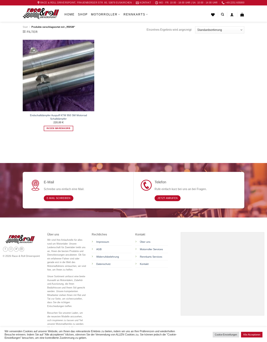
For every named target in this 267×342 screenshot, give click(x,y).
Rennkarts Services (151, 256)
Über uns (145, 241)
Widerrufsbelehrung (107, 256)
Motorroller (104, 14)
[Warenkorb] (242, 15)
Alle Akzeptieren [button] (251, 334)
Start (25, 27)
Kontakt (144, 263)
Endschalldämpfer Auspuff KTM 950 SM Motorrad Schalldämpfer (58, 117)
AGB (99, 249)
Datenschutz (103, 263)
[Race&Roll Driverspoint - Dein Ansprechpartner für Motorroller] (41, 13)
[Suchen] (222, 14)
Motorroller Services (151, 249)
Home (69, 14)
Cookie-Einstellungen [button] (226, 334)
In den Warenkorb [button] (58, 128)
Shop (83, 14)
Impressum (102, 241)
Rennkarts (134, 14)
